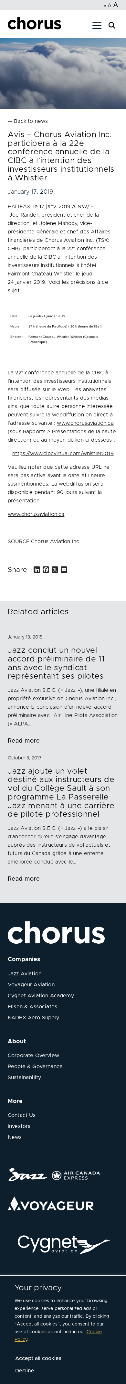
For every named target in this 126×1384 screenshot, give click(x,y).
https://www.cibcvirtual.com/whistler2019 (62, 453)
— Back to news (28, 121)
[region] (63, 1329)
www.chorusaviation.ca (85, 423)
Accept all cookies (38, 1358)
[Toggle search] (112, 25)
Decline (24, 1370)
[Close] (12, 26)
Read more (24, 741)
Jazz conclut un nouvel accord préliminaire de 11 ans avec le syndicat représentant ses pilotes (56, 663)
